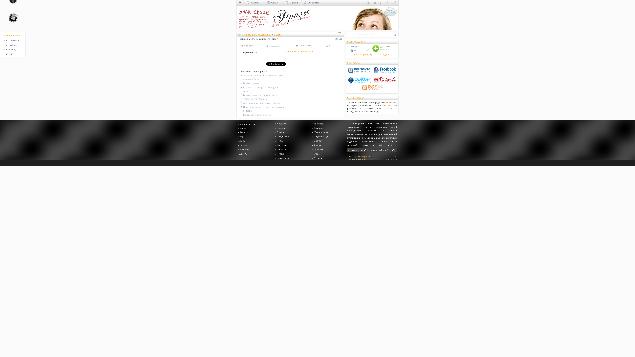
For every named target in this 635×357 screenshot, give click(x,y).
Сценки (293, 2)
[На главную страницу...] (253, 29)
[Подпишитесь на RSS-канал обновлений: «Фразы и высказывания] (372, 91)
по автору (10, 49)
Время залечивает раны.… (257, 114)
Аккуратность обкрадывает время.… (263, 102)
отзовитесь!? (276, 46)
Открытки (312, 2)
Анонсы (254, 2)
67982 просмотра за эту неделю (372, 54)
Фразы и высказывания (257, 34)
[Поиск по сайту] (388, 2)
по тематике (12, 40)
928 (332, 45)
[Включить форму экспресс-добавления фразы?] (340, 32)
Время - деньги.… (253, 83)
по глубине (11, 44)
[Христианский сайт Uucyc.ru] (240, 2)
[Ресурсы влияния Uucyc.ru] (239, 34)
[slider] (247, 45)
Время (277, 34)
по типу (9, 53)
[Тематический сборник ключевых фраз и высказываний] (290, 29)
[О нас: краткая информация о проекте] (368, 2)
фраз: (353, 50)
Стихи (274, 2)
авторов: (355, 46)
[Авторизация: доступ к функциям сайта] (395, 2)
